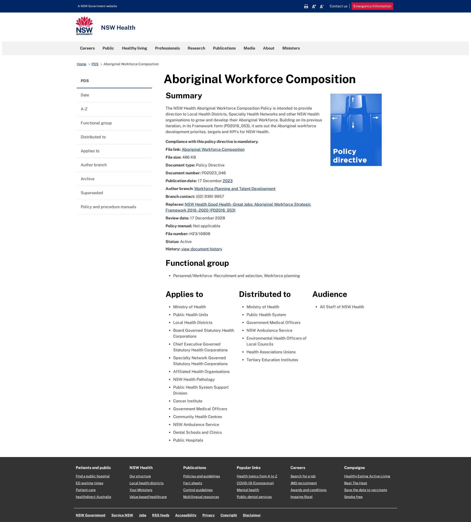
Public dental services (254, 497)
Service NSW (122, 515)
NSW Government (90, 515)
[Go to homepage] (105, 26)
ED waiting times (89, 483)
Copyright (229, 515)
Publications (224, 48)
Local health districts (147, 483)
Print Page (306, 6)
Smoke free (353, 497)
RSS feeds (160, 515)
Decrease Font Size (322, 6)
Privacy (208, 515)
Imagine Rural (301, 497)
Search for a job (302, 476)
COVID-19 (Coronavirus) (255, 483)
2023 (228, 180)
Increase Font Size (314, 6)
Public (108, 48)
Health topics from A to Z (257, 476)
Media (249, 48)
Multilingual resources (201, 497)
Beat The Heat (355, 483)
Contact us (338, 6)
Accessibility (185, 515)
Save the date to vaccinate (365, 490)
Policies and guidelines (201, 476)
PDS (95, 64)
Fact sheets (192, 483)
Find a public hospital (93, 476)
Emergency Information (372, 6)
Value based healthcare (148, 497)
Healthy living (134, 48)
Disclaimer (252, 515)
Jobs (142, 515)
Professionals (167, 48)
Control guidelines (198, 490)
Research (196, 48)
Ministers (291, 48)
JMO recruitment (303, 483)
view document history (201, 249)
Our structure (140, 476)
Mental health (248, 490)
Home (81, 64)
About (269, 48)
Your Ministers (141, 490)
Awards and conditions (308, 490)
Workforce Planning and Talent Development (234, 188)
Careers (87, 48)
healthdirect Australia (93, 497)
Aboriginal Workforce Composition (213, 149)
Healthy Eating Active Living (367, 476)
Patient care (86, 490)
